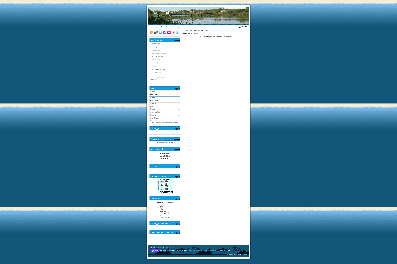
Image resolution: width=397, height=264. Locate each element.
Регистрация (170, 27)
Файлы (192, 30)
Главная (185, 30)
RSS (181, 27)
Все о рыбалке (164, 12)
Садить (162, 206)
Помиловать (163, 211)
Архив (168, 215)
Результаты (162, 215)
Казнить (162, 209)
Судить (162, 208)
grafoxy (244, 254)
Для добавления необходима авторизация (165, 122)
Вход (177, 27)
